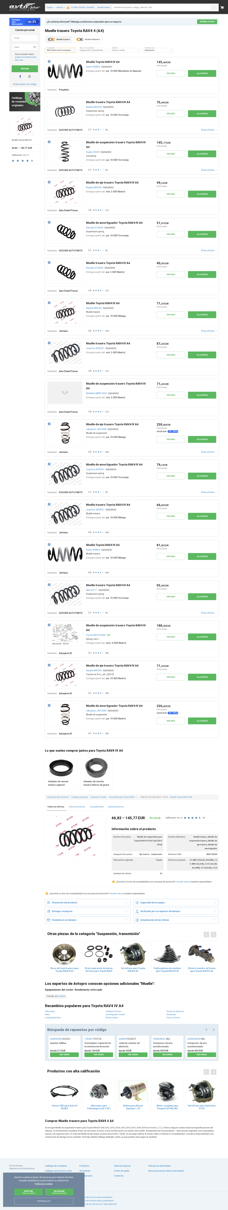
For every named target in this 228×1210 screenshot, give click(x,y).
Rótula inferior (112, 1017)
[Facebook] (20, 76)
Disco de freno (173, 1017)
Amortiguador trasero (115, 1014)
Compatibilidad (97, 807)
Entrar (25, 69)
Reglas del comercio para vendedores (96, 1197)
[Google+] (29, 76)
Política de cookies (44, 1184)
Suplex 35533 (92, 152)
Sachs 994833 (93, 67)
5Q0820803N (196, 1039)
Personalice (43, 1201)
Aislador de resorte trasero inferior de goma (96, 783)
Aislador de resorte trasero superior (58, 783)
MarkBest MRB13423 (96, 393)
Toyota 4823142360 (96, 635)
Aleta (47, 1014)
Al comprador (85, 1176)
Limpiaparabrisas (53, 1017)
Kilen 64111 (91, 590)
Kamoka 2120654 (94, 227)
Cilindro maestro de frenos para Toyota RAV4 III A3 (202, 969)
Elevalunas (171, 1014)
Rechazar (59, 1192)
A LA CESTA (202, 73)
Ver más (171, 73)
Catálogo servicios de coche (58, 1171)
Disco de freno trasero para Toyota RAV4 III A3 (64, 969)
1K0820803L (161, 1039)
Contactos (119, 1176)
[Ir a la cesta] (224, 7)
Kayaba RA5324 (94, 107)
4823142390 (59, 996)
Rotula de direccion (175, 1011)
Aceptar (28, 1192)
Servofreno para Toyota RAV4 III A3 (133, 969)
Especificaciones (116, 807)
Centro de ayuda (121, 1171)
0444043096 (60, 1039)
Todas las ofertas (55, 807)
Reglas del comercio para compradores (97, 1201)
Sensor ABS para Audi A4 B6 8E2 (64, 1107)
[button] (73, 50)
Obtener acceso (207, 22)
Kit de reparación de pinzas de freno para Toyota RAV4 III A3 (99, 969)
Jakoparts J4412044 (96, 429)
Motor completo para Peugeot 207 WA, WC (167, 1107)
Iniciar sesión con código (25, 84)
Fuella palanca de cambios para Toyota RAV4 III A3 (167, 969)
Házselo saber (182, 882)
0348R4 (127, 1039)
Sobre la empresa (122, 1166)
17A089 (92, 1039)
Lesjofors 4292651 (95, 348)
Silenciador (50, 1011)
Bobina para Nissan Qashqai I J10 (133, 1107)
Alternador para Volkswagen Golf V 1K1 (98, 1107)
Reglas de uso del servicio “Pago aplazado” (98, 1204)
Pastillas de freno (113, 1011)
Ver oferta (64, 1055)
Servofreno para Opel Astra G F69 (202, 1107)
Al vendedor (85, 1171)
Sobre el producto (77, 807)
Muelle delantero (92, 39)
